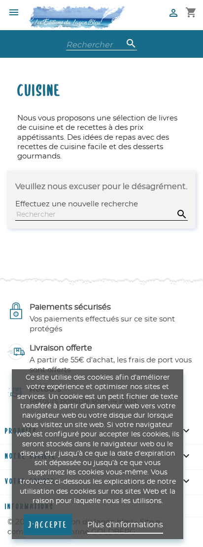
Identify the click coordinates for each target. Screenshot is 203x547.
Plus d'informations (125, 525)
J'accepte (48, 524)
